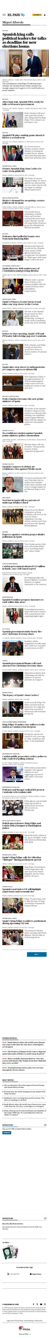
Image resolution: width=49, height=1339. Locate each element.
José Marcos (21, 440)
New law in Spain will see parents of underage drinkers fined (20, 502)
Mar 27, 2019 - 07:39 (22, 209)
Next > (37, 954)
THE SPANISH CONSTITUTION (11, 266)
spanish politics (8, 464)
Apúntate (6, 1132)
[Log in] (45, 15)
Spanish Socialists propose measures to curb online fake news (22, 601)
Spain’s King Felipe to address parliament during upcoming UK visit (24, 922)
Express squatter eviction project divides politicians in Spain (23, 536)
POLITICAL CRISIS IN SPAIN (10, 396)
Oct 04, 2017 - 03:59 (32, 731)
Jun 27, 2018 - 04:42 (27, 373)
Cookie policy (38, 1320)
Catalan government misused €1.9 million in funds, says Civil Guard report (23, 568)
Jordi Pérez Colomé (9, 440)
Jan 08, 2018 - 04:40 (37, 670)
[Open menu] (4, 15)
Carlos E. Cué (6, 108)
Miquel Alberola (12, 22)
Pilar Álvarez (7, 670)
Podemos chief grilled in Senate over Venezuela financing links (21, 238)
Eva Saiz (28, 207)
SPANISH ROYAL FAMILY (9, 166)
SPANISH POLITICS (8, 430)
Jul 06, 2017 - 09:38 (27, 927)
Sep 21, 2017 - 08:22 (18, 798)
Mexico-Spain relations (10, 198)
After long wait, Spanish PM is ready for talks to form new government (23, 103)
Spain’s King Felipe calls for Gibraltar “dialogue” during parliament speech (21, 859)
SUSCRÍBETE (37, 15)
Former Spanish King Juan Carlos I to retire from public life (21, 170)
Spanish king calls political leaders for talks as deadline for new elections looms (24, 40)
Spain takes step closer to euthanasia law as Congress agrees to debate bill (23, 368)
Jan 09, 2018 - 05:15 (35, 638)
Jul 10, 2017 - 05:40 (27, 896)
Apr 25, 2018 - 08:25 (27, 507)
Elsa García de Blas (9, 796)
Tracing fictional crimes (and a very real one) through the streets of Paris (22, 1069)
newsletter (7, 1125)
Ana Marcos (28, 80)
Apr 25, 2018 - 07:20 (27, 541)
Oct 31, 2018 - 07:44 (37, 308)
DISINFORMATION (7, 597)
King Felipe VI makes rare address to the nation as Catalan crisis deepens (23, 726)
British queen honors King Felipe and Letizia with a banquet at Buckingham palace (21, 826)
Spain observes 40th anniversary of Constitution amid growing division (20, 270)
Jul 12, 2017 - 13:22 (27, 864)
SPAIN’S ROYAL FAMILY (9, 299)
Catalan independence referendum (14, 722)
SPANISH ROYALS (7, 692)
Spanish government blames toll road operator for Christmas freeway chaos (22, 665)
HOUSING (5, 532)
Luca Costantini (22, 796)
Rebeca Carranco (26, 763)
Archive (5, 1242)
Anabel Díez (19, 80)
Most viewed (7, 1080)
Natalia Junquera (21, 340)
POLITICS (5, 30)
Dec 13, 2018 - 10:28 (36, 243)
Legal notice (10, 1320)
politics (5, 331)
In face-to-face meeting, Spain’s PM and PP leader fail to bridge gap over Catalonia (24, 335)
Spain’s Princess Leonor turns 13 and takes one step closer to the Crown (21, 303)
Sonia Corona (7, 207)
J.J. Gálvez (5, 638)
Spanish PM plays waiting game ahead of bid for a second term (23, 136)
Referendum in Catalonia (11, 754)
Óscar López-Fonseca (19, 573)
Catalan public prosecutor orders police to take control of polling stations (24, 758)
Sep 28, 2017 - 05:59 (16, 764)
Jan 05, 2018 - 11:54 (22, 699)
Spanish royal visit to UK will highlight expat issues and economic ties (21, 890)
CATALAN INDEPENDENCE (10, 564)
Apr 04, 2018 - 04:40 (27, 606)
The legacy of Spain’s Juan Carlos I (20, 695)
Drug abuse (6, 498)
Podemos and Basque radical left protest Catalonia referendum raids (23, 791)
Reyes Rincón (6, 573)
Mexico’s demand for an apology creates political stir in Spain (23, 202)
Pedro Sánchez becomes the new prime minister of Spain (23, 400)
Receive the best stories (12, 1224)
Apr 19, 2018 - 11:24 (22, 574)
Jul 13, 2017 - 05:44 (27, 832)
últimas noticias (9, 1038)
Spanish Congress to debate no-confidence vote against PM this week (21, 468)
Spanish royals (7, 887)
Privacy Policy (19, 1320)
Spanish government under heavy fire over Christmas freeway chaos (22, 633)
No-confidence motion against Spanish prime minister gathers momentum (22, 434)
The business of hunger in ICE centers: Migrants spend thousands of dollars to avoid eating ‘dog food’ (24, 1053)
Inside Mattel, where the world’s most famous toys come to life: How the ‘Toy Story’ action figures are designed (23, 1044)
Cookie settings (28, 1320)
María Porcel (7, 308)
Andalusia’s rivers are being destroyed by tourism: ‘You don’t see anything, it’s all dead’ (24, 1099)
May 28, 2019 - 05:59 (27, 175)
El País (27, 142)
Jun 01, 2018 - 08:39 (27, 405)
